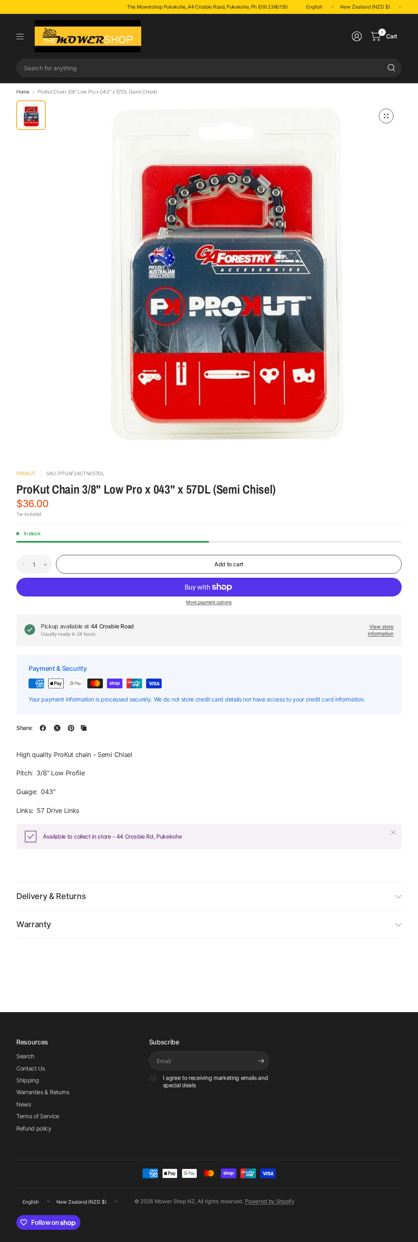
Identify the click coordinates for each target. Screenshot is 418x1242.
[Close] (393, 832)
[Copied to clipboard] (83, 728)
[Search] (391, 67)
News (23, 1104)
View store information (381, 630)
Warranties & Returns (42, 1091)
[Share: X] (57, 728)
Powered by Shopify (269, 1201)
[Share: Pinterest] (71, 728)
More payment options (209, 602)
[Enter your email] (261, 1060)
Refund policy (33, 1128)
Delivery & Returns (51, 896)
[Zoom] (386, 116)
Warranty (33, 924)
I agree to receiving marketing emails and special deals (215, 1081)
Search (25, 1056)
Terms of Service (37, 1116)
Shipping (27, 1080)
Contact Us (30, 1068)
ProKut (26, 473)
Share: (24, 728)
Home (22, 91)
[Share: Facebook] (43, 728)
